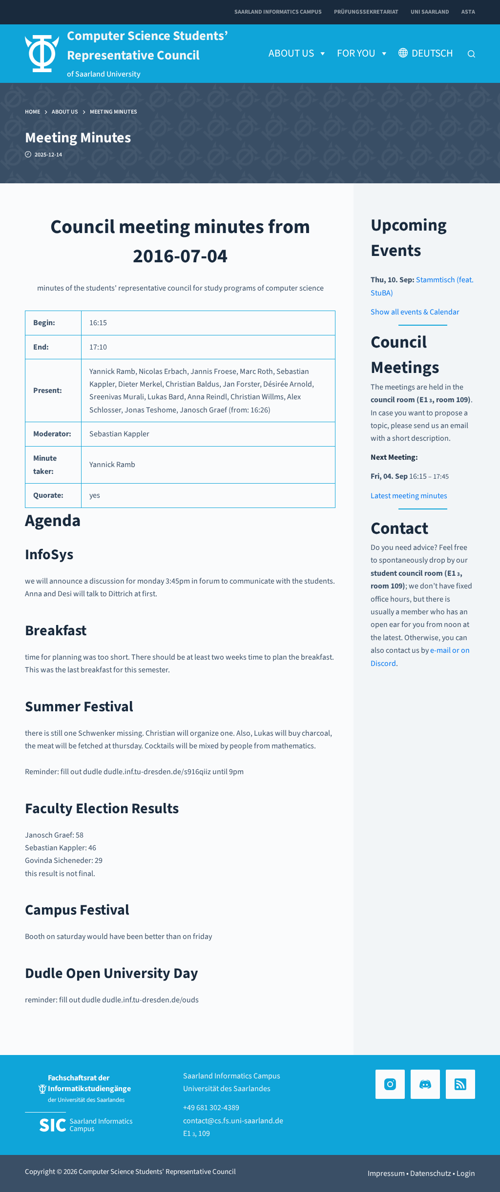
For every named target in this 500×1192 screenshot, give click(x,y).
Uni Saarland (430, 12)
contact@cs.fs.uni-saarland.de (233, 1120)
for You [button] (356, 53)
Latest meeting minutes (409, 495)
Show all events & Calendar (415, 312)
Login (466, 1173)
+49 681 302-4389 (211, 1107)
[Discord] (425, 1084)
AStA (468, 12)
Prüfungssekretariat (366, 12)
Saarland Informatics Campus (278, 12)
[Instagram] (390, 1084)
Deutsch (432, 53)
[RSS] (460, 1084)
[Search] (471, 54)
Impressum (386, 1173)
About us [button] (291, 53)
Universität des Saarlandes (227, 1088)
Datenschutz (430, 1173)
